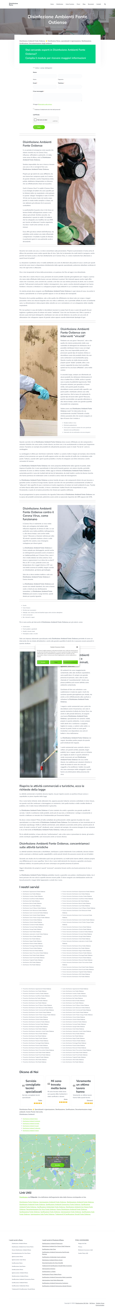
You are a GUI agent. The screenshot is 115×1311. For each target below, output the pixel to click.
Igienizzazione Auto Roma (19, 1260)
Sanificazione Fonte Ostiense (50, 1212)
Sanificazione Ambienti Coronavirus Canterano (55, 1283)
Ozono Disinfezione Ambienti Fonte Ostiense (71, 1209)
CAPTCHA (36, 115)
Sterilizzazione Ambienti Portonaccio (52, 1243)
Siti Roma (92, 1303)
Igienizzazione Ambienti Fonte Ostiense (52, 1202)
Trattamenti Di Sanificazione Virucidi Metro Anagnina (57, 1266)
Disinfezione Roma (13, 4)
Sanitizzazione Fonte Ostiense (29, 1212)
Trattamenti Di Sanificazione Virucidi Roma (23, 1289)
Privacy (80, 1247)
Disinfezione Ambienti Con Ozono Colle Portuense (56, 1246)
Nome (34, 79)
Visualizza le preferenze (70, 662)
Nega (56, 662)
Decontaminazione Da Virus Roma (21, 1253)
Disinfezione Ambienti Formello (31, 1123)
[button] (77, 647)
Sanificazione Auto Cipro (49, 1249)
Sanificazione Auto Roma (18, 1266)
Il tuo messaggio (38, 91)
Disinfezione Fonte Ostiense (28, 1202)
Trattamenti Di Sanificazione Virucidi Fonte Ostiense (72, 1214)
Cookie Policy (57, 1161)
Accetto (57, 1165)
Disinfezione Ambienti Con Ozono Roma (22, 1247)
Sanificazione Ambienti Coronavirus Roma (23, 1279)
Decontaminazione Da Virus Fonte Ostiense (41, 1209)
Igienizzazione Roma (17, 1256)
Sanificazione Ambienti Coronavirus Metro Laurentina (57, 1277)
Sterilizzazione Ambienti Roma (20, 1276)
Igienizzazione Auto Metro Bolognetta (52, 1280)
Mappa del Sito (82, 1243)
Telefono (61, 83)
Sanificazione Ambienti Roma (20, 1282)
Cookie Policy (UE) (83, 1253)
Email (35, 83)
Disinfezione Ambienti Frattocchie (31, 1128)
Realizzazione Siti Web (82, 1303)
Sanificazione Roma (17, 1263)
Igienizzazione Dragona (48, 1269)
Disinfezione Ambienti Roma (30, 1119)
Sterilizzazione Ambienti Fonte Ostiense (80, 1202)
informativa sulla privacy (45, 104)
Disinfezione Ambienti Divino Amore (52, 1260)
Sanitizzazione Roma (17, 1269)
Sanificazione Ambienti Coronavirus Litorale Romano (56, 1286)
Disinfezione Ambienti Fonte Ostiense (32, 1205)
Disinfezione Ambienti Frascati (31, 1126)
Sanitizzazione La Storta (48, 1271)
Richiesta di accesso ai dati (85, 1250)
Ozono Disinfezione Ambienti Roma (21, 1250)
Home (47, 27)
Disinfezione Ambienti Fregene (31, 1130)
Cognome (60, 79)
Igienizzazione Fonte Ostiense (71, 1212)
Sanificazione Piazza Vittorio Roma (51, 1274)
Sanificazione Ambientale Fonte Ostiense (51, 1207)
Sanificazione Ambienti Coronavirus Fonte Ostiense (63, 1205)
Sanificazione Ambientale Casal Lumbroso (54, 1257)
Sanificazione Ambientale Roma (20, 1286)
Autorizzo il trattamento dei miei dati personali (47, 109)
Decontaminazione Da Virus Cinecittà (52, 1263)
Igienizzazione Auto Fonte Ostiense (42, 1214)
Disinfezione (23, 1197)
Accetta (43, 662)
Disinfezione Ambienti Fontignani (31, 1121)
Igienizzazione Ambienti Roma (20, 1273)
